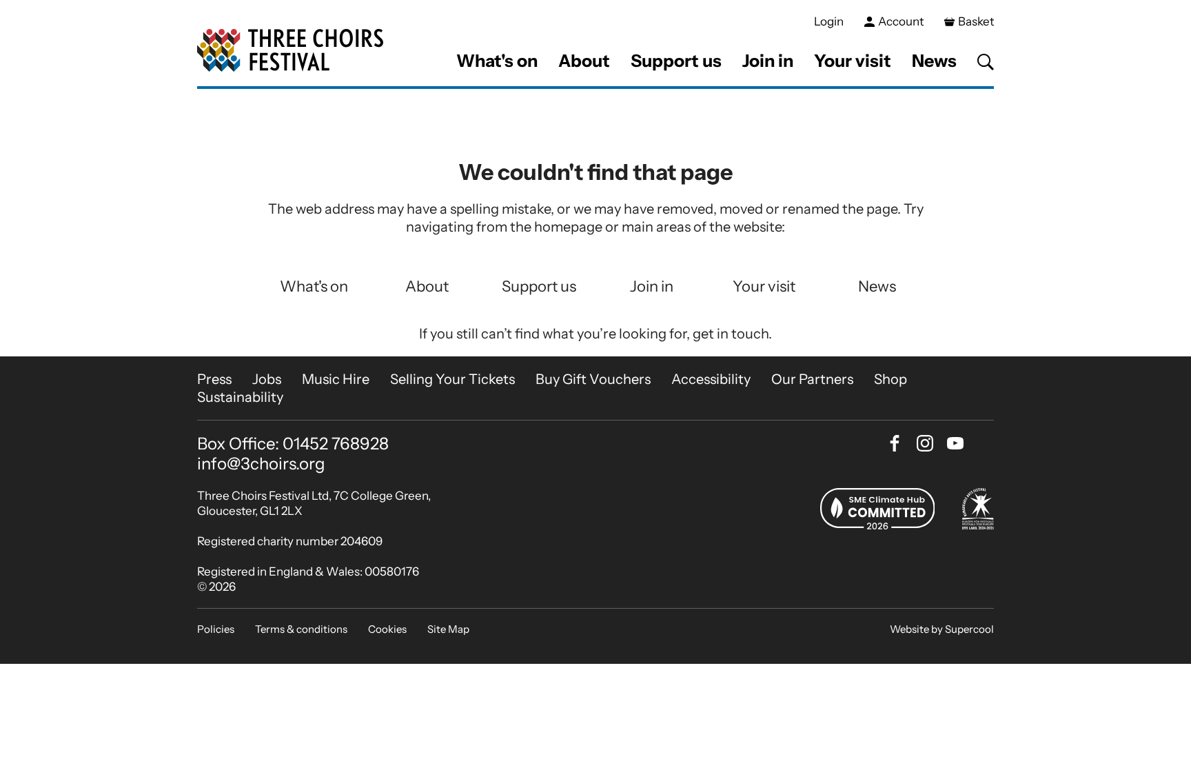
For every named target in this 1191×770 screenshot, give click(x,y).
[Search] (985, 62)
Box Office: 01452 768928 (293, 444)
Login (829, 21)
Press (214, 379)
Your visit (852, 60)
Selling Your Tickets (452, 379)
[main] (595, 222)
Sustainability (240, 397)
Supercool (969, 629)
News (934, 60)
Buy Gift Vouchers (593, 379)
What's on (497, 60)
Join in (767, 60)
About (584, 60)
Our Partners (812, 379)
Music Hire (335, 379)
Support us (676, 60)
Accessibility (711, 379)
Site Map (448, 629)
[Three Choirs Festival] (290, 50)
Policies (215, 629)
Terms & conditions (301, 629)
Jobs (266, 379)
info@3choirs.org (261, 464)
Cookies (387, 629)
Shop (890, 379)
